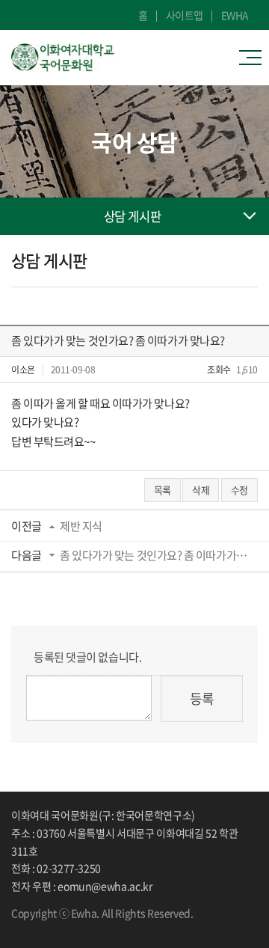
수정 (239, 490)
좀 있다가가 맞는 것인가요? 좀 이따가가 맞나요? (154, 555)
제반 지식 (81, 526)
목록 (162, 490)
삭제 (200, 490)
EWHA (235, 14)
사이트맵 (184, 14)
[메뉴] (254, 58)
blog (59, 926)
